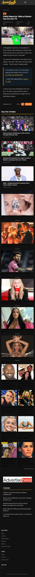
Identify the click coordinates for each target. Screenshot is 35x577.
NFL (8, 10)
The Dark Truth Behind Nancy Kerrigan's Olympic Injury (25, 462)
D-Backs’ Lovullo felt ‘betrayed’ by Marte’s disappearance (15, 493)
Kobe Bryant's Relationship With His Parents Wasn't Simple (25, 384)
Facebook (28, 104)
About (2, 554)
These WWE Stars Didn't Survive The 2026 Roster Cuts (8, 409)
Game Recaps (5, 538)
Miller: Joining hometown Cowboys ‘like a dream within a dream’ (16, 184)
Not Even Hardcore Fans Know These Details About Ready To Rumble (25, 410)
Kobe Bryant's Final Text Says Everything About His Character (9, 384)
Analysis (3, 536)
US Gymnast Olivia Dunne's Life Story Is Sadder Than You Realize (9, 436)
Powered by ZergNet (29, 468)
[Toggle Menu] (25, 2)
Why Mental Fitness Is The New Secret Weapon (25, 435)
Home (4, 10)
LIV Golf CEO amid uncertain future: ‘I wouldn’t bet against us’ (17, 515)
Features (3, 541)
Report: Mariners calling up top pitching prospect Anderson (17, 509)
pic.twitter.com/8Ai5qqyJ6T (14, 75)
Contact (3, 557)
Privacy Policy (5, 559)
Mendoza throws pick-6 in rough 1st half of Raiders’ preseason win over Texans (17, 159)
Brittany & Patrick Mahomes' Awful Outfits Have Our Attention (8, 462)
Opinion (3, 543)
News (2, 533)
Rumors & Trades (5, 546)
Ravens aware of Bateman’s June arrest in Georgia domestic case (16, 134)
